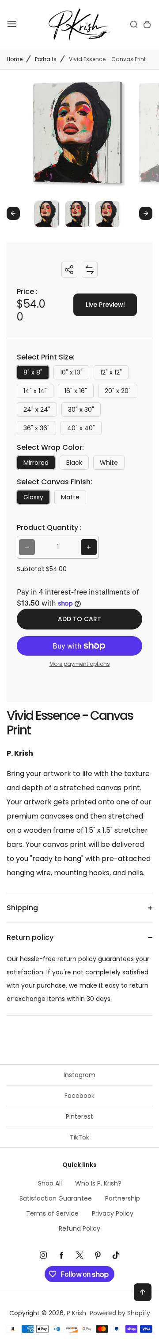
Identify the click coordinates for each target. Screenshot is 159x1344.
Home (15, 59)
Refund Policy (79, 1228)
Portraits (46, 59)
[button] (47, 214)
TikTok (79, 1137)
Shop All (50, 1183)
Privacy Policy (112, 1213)
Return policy (30, 937)
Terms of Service (52, 1213)
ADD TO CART (79, 618)
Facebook (79, 1095)
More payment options (79, 664)
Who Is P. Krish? (98, 1183)
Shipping (22, 908)
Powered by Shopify (120, 1313)
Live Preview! (105, 304)
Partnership (122, 1198)
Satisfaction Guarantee (55, 1198)
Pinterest (79, 1116)
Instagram (79, 1074)
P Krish (76, 1313)
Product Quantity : (49, 527)
